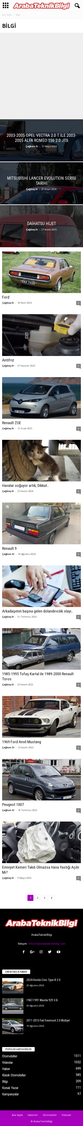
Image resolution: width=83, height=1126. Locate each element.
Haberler (33, 1114)
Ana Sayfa (7, 14)
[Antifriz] (41, 335)
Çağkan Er (32, 146)
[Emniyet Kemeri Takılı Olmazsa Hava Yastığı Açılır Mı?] (41, 842)
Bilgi (5, 1082)
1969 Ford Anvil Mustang (21, 741)
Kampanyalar (10, 1094)
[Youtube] (59, 952)
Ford (5, 297)
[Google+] (33, 952)
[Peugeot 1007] (41, 779)
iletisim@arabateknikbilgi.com (47, 943)
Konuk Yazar (10, 1088)
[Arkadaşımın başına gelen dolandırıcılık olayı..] (41, 586)
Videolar (7, 1063)
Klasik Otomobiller (14, 1075)
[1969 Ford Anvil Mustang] (41, 717)
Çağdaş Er (32, 189)
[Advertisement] (41, 76)
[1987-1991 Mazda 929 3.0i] (12, 1006)
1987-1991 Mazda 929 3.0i (42, 1000)
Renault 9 (9, 548)
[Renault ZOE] (41, 398)
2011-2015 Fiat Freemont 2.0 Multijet (48, 1020)
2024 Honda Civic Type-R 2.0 (43, 980)
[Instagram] (42, 952)
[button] (76, 6)
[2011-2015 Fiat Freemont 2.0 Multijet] (12, 1026)
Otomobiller (9, 1056)
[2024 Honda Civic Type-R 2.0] (12, 986)
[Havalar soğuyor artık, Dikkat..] (41, 460)
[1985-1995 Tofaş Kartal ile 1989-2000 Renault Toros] (41, 649)
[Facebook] (24, 952)
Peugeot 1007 (13, 804)
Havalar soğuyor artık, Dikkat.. (25, 485)
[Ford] (41, 272)
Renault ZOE (11, 422)
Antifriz (8, 360)
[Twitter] (50, 952)
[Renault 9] (41, 523)
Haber (6, 1069)
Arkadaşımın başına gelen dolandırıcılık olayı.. (37, 611)
